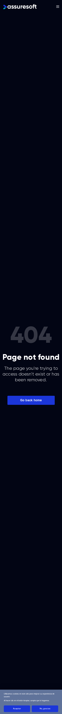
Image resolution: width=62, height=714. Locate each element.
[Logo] (20, 6)
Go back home (31, 400)
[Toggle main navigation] (58, 6)
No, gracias (45, 709)
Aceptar (17, 709)
